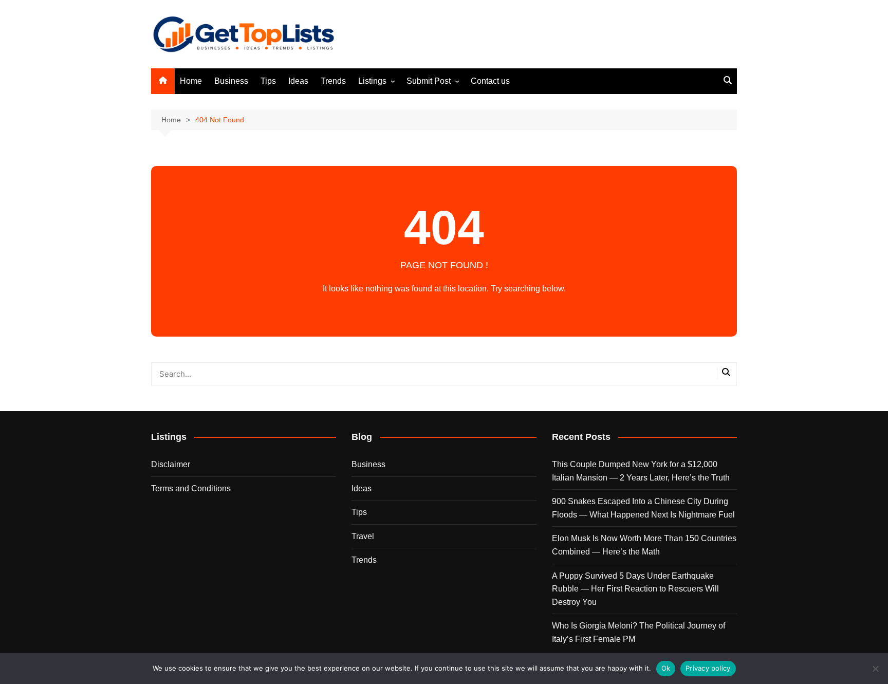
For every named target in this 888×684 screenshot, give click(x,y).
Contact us (490, 81)
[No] (875, 668)
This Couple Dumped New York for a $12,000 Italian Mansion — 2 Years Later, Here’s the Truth (641, 471)
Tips (268, 81)
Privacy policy (708, 668)
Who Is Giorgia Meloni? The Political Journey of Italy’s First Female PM (638, 632)
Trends (333, 81)
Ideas (298, 81)
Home (191, 81)
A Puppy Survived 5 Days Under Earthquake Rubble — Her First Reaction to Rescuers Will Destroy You (635, 588)
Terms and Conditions (191, 488)
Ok (666, 668)
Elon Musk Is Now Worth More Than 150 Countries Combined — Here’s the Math (644, 545)
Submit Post (428, 81)
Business (231, 81)
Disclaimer (170, 464)
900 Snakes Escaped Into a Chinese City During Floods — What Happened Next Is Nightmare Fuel (643, 508)
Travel (362, 536)
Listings (372, 81)
